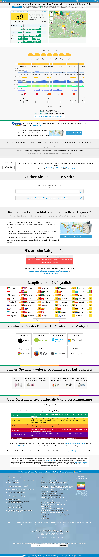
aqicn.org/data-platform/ (49, 273)
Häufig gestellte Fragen (17, 496)
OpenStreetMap (77, 37)
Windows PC (75, 335)
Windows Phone (58, 335)
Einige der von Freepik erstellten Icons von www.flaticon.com (53, 505)
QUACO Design (45, 518)
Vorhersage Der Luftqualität (15, 502)
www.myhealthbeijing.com (72, 451)
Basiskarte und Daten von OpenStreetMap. (52, 512)
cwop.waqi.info (45, 498)
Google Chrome (24, 349)
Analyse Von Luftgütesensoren (16, 492)
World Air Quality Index (50, 460)
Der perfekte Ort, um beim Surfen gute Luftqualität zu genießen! (56, 515)
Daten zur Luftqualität (14, 499)
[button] (82, 23)
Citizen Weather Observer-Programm (51, 497)
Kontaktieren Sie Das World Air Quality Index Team (22, 481)
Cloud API (75, 348)
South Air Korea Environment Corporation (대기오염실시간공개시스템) (49, 531)
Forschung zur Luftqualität (18, 486)
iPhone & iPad (23, 335)
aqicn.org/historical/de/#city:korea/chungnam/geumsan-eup (49, 271)
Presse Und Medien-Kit (14, 482)
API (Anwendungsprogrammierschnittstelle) (20, 510)
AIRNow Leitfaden (23, 446)
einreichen (64, 546)
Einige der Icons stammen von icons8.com (52, 508)
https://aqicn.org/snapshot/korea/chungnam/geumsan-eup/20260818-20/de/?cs (49, 153)
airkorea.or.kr (36, 125)
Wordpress (58, 349)
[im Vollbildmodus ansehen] (45, 12)
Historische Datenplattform (15, 512)
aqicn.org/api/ (71, 169)
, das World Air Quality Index (81, 462)
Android (41, 335)
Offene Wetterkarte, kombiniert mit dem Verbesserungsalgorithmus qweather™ (52, 494)
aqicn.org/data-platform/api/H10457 (56, 167)
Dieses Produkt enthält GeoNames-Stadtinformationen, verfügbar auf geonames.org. (56, 490)
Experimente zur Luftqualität (16, 491)
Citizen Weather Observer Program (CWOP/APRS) (49, 530)
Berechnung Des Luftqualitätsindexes (18, 501)
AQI (19, 11)
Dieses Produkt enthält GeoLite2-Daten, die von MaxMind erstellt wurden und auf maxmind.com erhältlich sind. (57, 486)
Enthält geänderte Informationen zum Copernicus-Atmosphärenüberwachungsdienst (55, 501)
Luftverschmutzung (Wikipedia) (74, 443)
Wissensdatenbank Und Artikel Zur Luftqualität (21, 489)
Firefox (41, 349)
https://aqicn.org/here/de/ (49, 147)
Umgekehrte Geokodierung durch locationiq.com (54, 510)
